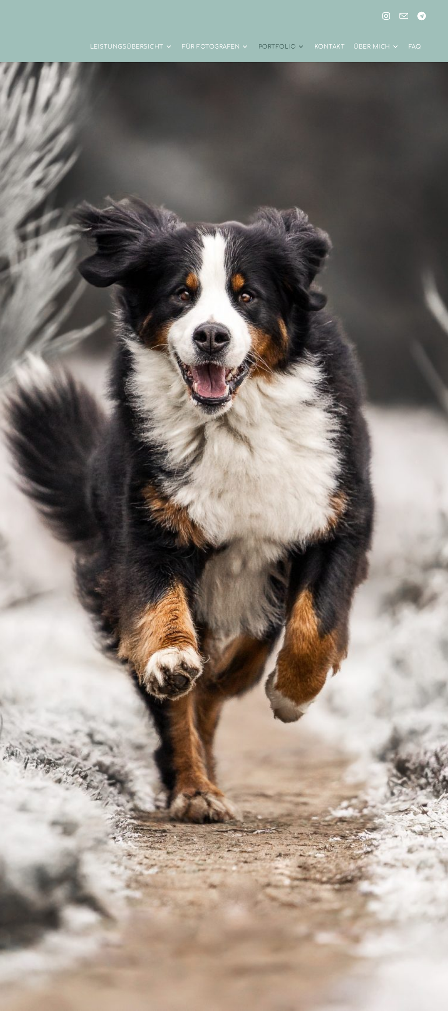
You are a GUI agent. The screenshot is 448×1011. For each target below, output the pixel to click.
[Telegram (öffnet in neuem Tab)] (421, 16)
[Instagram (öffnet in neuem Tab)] (386, 16)
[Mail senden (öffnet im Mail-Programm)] (404, 16)
